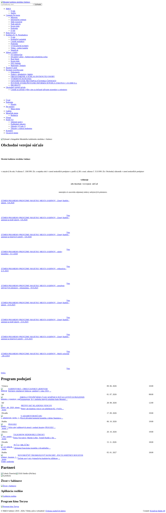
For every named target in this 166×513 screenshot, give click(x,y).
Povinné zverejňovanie (14, 70)
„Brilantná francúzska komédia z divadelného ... (32, 448)
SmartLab (14, 50)
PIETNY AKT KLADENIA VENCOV (36, 406)
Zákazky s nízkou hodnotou (21, 128)
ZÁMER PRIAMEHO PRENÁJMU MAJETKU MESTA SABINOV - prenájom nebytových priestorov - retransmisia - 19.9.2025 (32, 287)
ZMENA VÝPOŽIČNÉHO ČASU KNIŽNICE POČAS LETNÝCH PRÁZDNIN (52, 397)
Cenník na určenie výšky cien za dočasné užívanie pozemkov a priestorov (39, 90)
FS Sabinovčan (16, 55)
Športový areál (11, 68)
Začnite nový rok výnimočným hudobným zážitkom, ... (39, 458)
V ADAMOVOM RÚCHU (31, 416)
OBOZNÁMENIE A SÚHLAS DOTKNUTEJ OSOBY (33, 76)
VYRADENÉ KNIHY (20, 46)
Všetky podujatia (7, 462)
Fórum (8, 117)
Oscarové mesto (12, 133)
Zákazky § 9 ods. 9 (18, 126)
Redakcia (14, 115)
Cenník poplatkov (17, 41)
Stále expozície (16, 22)
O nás (13, 11)
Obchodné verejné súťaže (16, 87)
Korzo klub (15, 26)
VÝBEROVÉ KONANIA (21, 79)
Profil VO (9, 120)
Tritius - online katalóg (19, 48)
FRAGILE (12, 424)
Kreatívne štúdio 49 (157, 511)
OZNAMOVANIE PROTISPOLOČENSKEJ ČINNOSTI (33, 81)
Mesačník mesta (12, 113)
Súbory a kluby (12, 52)
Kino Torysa (10, 33)
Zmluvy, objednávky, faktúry (22, 74)
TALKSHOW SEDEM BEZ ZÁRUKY (29, 435)
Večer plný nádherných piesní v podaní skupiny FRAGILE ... (32, 427)
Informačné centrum (18, 20)
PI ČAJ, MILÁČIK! (21, 445)
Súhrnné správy (17, 122)
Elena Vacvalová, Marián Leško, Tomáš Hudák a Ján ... (34, 438)
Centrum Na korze (13, 15)
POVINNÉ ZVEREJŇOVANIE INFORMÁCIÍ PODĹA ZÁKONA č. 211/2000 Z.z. (44, 83)
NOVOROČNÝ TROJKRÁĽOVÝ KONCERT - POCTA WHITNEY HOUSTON (50, 455)
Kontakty (9, 131)
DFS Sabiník (16, 63)
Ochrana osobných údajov (56, 511)
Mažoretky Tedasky (18, 66)
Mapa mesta (15, 109)
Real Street (15, 59)
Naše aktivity (16, 24)
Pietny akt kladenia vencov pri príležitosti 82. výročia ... (42, 409)
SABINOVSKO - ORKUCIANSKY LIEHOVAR (28, 389)
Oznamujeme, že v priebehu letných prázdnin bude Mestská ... (44, 399)
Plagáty (13, 104)
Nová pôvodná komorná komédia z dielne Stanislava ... (42, 418)
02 (4, 373)
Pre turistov (10, 107)
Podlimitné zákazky (18, 124)
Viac (68, 215)
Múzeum (14, 17)
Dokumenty (15, 72)
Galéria (8, 111)
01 (2, 373)
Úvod (8, 100)
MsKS (8, 9)
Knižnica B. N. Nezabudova (17, 35)
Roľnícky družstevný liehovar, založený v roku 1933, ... (29, 391)
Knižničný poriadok (18, 39)
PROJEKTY (16, 85)
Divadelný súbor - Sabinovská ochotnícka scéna (29, 57)
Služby (13, 13)
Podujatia (14, 28)
